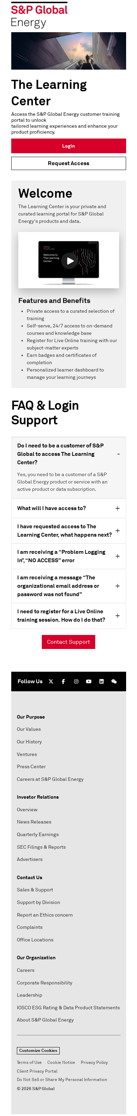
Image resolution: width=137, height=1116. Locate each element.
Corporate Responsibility (44, 983)
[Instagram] (76, 681)
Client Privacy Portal (37, 1071)
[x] (51, 681)
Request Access (68, 163)
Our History (29, 742)
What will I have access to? (51, 508)
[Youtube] (88, 681)
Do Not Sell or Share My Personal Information (62, 1079)
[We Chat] (114, 681)
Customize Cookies (38, 1050)
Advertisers (30, 859)
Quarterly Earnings (38, 835)
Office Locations (35, 940)
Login (68, 146)
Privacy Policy (94, 1062)
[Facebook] (63, 681)
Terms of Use (29, 1062)
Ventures (27, 754)
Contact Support (68, 641)
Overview (27, 810)
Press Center (31, 767)
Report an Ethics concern (45, 915)
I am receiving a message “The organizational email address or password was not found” (58, 586)
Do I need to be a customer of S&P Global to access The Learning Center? (60, 454)
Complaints (30, 927)
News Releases (34, 822)
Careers (25, 970)
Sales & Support (35, 890)
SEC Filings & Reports (41, 847)
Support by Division (38, 902)
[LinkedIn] (101, 681)
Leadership (29, 995)
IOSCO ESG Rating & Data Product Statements (68, 1008)
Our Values (29, 729)
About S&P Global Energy (45, 1020)
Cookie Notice (61, 1062)
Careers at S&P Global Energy (50, 779)
